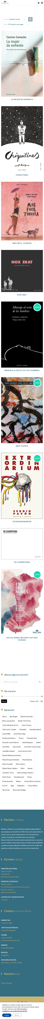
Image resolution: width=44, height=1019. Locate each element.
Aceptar (6, 1015)
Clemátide (22, 729)
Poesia (29, 777)
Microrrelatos (20, 764)
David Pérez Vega (19, 734)
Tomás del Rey (32, 786)
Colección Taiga (6, 923)
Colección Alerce (7, 948)
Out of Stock (22, 161)
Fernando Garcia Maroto (10, 742)
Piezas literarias (6, 983)
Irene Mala (5, 747)
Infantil (38, 742)
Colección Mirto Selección (10, 940)
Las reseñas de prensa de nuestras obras (15, 887)
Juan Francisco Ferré (24, 751)
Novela (30, 768)
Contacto (4, 900)
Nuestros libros (6, 884)
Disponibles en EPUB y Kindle (11, 963)
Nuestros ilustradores (9, 892)
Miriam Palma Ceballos (9, 768)
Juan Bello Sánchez (8, 751)
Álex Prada (6, 790)
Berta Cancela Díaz (8, 721)
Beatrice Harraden (27, 716)
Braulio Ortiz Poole (24, 721)
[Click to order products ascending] (30, 19)
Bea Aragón (13, 716)
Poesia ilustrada (7, 781)
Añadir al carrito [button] (22, 85)
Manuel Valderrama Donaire (11, 755)
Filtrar (4, 701)
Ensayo (21, 738)
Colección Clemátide (8, 930)
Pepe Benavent (19, 777)
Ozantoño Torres (8, 773)
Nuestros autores (7, 890)
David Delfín (6, 734)
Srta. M (4, 786)
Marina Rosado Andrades (10, 760)
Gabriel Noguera (27, 742)
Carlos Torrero (26, 725)
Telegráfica (20, 786)
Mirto (22, 768)
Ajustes (17, 1015)
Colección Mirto (6, 938)
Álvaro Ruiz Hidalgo (19, 790)
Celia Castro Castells (9, 729)
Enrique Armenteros (9, 738)
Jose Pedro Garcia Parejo (32, 747)
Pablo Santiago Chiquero (25, 773)
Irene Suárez (17, 747)
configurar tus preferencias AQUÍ (14, 1011)
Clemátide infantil (35, 729)
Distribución (5, 874)
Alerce (4, 716)
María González (7, 764)
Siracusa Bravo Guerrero (32, 781)
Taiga (12, 786)
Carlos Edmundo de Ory (10, 725)
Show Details (22, 91)
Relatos (18, 781)
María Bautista (27, 760)
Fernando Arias (32, 738)
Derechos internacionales (10, 877)
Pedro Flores (6, 777)
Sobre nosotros (6, 871)
